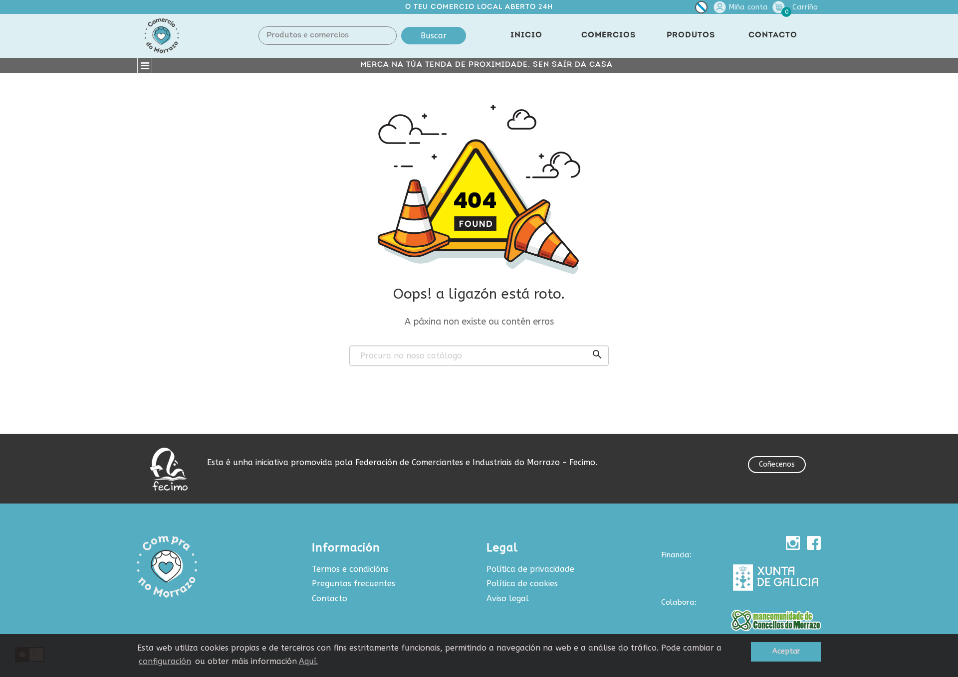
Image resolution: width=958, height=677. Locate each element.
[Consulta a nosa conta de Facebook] (814, 543)
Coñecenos (777, 464)
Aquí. (308, 661)
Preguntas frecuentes (353, 583)
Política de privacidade (530, 569)
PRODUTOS (691, 35)
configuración (165, 661)
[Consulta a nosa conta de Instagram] (793, 543)
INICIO (526, 35)
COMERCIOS (608, 35)
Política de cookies (522, 583)
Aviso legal (507, 598)
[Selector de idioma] (701, 9)
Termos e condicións (350, 569)
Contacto (329, 598)
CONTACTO (772, 35)
